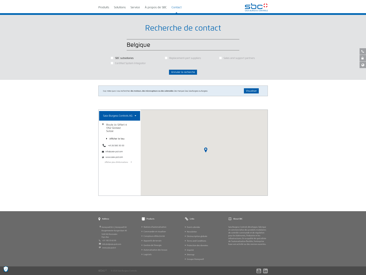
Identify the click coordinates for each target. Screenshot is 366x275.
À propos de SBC (156, 7)
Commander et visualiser (155, 231)
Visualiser (251, 90)
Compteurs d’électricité (154, 236)
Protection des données (197, 245)
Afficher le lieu (117, 138)
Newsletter (192, 231)
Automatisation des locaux (155, 249)
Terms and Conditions (196, 240)
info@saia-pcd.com (114, 151)
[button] (205, 150)
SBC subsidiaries (124, 58)
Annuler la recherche (183, 72)
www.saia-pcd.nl (109, 247)
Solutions (120, 7)
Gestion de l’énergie (153, 245)
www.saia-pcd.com (114, 157)
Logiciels (148, 254)
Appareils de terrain (152, 240)
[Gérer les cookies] (6, 269)
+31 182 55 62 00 (109, 240)
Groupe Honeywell (195, 259)
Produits (103, 7)
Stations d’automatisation (155, 226)
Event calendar (193, 227)
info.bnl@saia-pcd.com (111, 244)
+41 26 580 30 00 (116, 145)
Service (135, 7)
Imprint (190, 250)
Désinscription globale (197, 236)
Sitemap (190, 254)
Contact (177, 7)
